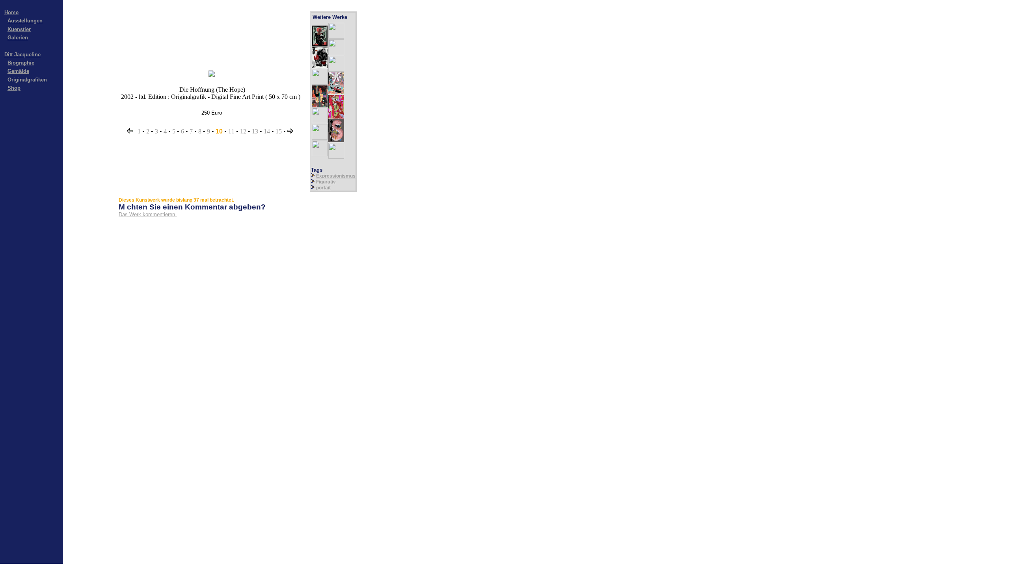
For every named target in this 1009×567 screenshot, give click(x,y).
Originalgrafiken (27, 80)
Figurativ (326, 182)
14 (267, 131)
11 (231, 131)
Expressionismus (336, 176)
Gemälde (18, 71)
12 (243, 131)
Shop (13, 88)
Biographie (20, 63)
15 (279, 131)
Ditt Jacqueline (22, 54)
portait (323, 188)
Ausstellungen (25, 21)
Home (11, 12)
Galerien (17, 38)
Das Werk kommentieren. (148, 214)
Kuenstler (19, 29)
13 (255, 131)
